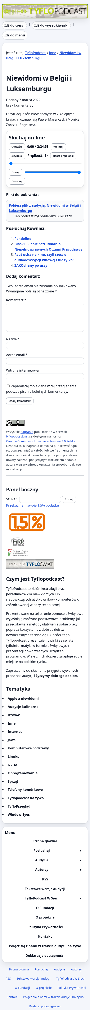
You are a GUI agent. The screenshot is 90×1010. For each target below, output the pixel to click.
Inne (52, 52)
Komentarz (16, 300)
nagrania (27, 432)
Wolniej (58, 146)
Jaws (11, 740)
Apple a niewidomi (23, 698)
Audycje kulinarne (23, 706)
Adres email (16, 355)
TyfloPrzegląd (19, 806)
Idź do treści (14, 25)
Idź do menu (14, 35)
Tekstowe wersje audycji (45, 888)
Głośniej (17, 181)
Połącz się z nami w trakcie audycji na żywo (45, 946)
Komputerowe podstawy (28, 748)
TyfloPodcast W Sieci (42, 898)
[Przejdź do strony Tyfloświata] (45, 564)
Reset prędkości (63, 155)
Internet (15, 731)
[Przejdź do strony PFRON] (45, 552)
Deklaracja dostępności (45, 955)
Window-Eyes (19, 814)
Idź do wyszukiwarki (51, 25)
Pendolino (22, 238)
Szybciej (17, 155)
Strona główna (45, 841)
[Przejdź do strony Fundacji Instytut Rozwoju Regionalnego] (45, 541)
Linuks (13, 756)
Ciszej (15, 172)
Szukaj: (11, 499)
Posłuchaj (41, 850)
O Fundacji (45, 908)
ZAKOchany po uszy (30, 265)
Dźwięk (14, 715)
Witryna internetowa (22, 370)
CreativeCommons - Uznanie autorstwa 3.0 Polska (40, 441)
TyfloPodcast (12, 6)
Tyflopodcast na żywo (26, 798)
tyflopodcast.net (17, 436)
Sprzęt (13, 781)
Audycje (41, 860)
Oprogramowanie (22, 773)
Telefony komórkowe (25, 789)
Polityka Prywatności (45, 927)
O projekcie (45, 917)
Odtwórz (17, 146)
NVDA (12, 765)
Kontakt (45, 936)
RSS (45, 879)
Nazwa (12, 339)
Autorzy (41, 869)
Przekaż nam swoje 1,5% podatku (32, 505)
